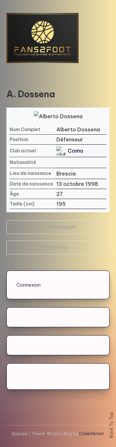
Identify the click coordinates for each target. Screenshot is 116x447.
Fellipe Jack (56, 247)
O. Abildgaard (60, 227)
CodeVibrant (91, 433)
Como (75, 150)
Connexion (28, 285)
